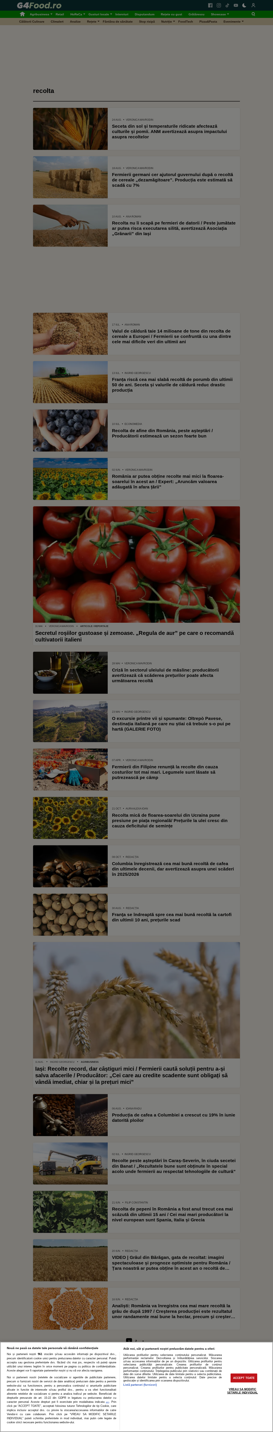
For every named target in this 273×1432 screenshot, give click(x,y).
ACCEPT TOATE (244, 1378)
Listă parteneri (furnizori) (140, 1384)
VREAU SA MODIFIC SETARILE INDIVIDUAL (242, 1391)
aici (107, 1402)
